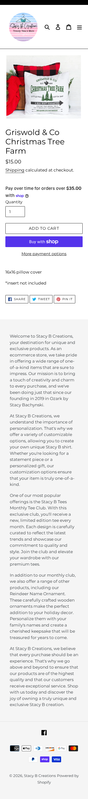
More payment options (44, 253)
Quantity (13, 202)
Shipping (14, 170)
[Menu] (79, 27)
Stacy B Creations (40, 775)
